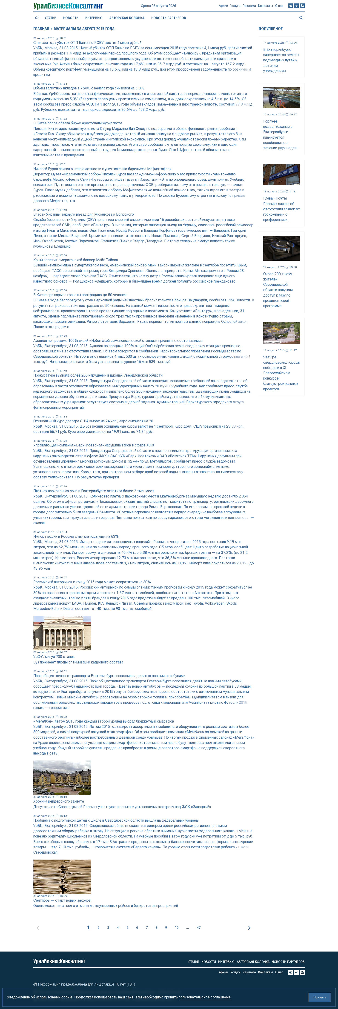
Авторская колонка (126, 18)
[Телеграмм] (296, 5)
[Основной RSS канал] (302, 5)
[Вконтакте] (290, 5)
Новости (70, 18)
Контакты (265, 6)
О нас (279, 6)
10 (176, 927)
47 (199, 927)
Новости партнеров (168, 18)
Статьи (50, 18)
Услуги (235, 6)
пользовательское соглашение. (205, 997)
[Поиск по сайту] (301, 17)
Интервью (94, 18)
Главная (41, 28)
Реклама (249, 6)
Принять (319, 997)
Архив (223, 6)
